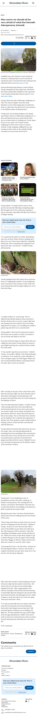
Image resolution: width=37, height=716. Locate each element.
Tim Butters (6, 30)
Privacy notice (21, 231)
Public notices (5, 675)
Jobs (2, 674)
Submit (30, 227)
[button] (3, 3)
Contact (3, 670)
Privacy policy (5, 672)
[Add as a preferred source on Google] (19, 37)
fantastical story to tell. (20, 83)
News (2, 15)
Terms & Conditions (7, 668)
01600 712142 (11, 709)
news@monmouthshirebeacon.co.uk (15, 712)
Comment (31, 651)
